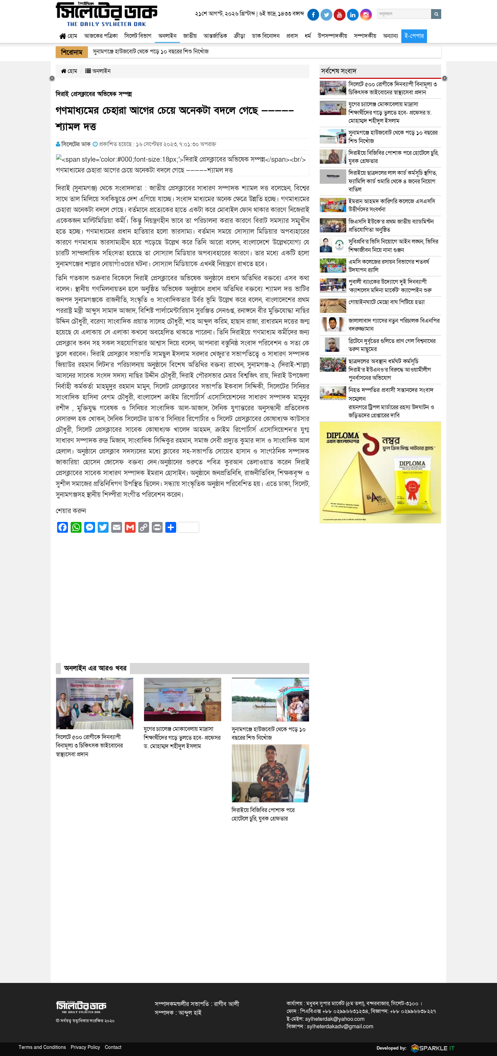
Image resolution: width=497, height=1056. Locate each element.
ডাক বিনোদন (266, 36)
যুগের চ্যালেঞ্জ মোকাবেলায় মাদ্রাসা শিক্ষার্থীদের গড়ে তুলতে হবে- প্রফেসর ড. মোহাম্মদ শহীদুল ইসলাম (182, 737)
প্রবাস (292, 36)
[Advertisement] (182, 604)
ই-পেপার (414, 36)
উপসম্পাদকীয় (332, 36)
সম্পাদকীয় (365, 36)
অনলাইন (167, 36)
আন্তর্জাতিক (215, 36)
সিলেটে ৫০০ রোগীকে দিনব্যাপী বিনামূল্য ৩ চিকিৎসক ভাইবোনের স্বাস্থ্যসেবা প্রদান (89, 745)
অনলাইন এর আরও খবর (95, 668)
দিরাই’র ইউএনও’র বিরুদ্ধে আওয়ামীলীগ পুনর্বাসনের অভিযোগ (390, 370)
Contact (113, 1047)
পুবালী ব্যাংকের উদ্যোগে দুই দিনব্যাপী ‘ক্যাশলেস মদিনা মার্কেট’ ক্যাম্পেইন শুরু (390, 286)
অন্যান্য (390, 36)
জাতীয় (190, 36)
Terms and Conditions (42, 1047)
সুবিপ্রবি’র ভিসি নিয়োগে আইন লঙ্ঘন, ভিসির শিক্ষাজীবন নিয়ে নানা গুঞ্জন (393, 246)
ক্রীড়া (239, 36)
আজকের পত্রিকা (101, 36)
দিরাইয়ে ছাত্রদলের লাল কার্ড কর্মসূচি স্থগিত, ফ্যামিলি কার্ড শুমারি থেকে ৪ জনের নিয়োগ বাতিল (393, 181)
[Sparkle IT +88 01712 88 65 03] (431, 1048)
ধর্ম (308, 36)
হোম (71, 36)
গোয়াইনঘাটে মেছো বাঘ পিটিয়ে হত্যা (387, 302)
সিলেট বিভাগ (137, 36)
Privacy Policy (85, 1047)
